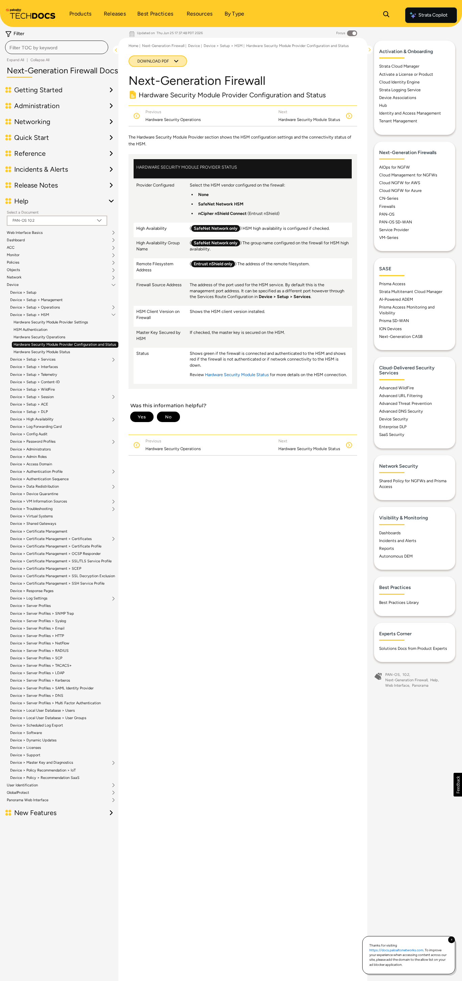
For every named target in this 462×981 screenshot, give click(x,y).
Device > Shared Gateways (33, 523)
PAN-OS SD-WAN (395, 222)
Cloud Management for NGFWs (408, 175)
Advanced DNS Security (401, 411)
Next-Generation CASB (400, 336)
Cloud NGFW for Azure (400, 190)
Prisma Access (392, 283)
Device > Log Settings (28, 598)
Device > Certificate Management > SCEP (45, 568)
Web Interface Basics (25, 233)
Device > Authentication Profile (36, 472)
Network (14, 277)
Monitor (13, 255)
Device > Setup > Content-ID (35, 382)
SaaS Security (391, 434)
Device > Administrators (30, 449)
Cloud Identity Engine (399, 82)
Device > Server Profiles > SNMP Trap (42, 613)
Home (133, 46)
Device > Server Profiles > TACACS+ (41, 665)
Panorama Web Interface (27, 800)
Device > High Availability (31, 419)
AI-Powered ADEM (396, 299)
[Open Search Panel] (386, 15)
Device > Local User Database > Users (42, 710)
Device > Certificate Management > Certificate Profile (55, 546)
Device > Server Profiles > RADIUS (39, 650)
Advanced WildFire (396, 388)
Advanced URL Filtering (400, 395)
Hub (383, 105)
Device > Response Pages (31, 591)
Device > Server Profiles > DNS (36, 695)
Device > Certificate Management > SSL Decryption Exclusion (62, 576)
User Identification (22, 785)
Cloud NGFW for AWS (399, 182)
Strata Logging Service (400, 90)
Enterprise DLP (393, 426)
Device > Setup (23, 292)
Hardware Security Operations (39, 337)
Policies (13, 263)
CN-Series (388, 198)
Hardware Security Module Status (42, 352)
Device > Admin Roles (28, 457)
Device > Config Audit (28, 434)
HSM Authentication (30, 329)
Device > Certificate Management (38, 531)
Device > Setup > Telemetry (33, 374)
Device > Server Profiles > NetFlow (39, 643)
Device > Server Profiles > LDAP (37, 673)
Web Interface (397, 685)
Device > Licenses (25, 747)
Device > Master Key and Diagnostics (41, 763)
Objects (13, 270)
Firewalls (387, 206)
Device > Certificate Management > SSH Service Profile (57, 583)
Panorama (420, 685)
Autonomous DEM (396, 556)
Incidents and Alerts (397, 540)
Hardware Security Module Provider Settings (51, 322)
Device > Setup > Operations (35, 307)
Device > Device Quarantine (34, 494)
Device (13, 285)
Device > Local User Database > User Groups (48, 718)
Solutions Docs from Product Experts (413, 648)
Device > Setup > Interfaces (34, 367)
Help (434, 680)
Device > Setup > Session (32, 397)
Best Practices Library (399, 602)
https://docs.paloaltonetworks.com (396, 950)
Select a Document (23, 212)
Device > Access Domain (31, 464)
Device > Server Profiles (30, 606)
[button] (458, 784)
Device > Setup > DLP (29, 412)
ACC (11, 248)
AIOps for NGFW (394, 167)
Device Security (393, 419)
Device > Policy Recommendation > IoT (43, 770)
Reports (386, 548)
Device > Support (25, 755)
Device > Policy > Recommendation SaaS (44, 778)
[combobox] (56, 47)
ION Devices (390, 328)
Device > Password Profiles (32, 442)
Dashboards (390, 533)
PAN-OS (386, 214)
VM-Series (388, 237)
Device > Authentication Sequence (39, 479)
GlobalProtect (18, 793)
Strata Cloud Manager (399, 66)
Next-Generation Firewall (163, 46)
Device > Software (26, 733)
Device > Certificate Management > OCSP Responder (55, 553)
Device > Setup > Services (32, 360)
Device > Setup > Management (36, 300)
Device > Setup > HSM (29, 315)
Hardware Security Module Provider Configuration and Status (65, 344)
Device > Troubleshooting (31, 509)
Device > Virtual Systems (31, 516)
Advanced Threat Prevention (405, 403)
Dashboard (16, 240)
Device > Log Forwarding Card (36, 426)
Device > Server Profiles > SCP (36, 658)
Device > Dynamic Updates (33, 740)
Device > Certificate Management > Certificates (51, 539)
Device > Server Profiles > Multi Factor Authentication (55, 703)
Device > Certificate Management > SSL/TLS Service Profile (61, 561)
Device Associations (397, 97)
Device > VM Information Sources (38, 501)
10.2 (405, 674)
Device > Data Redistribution (34, 487)
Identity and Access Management (410, 113)
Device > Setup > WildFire (32, 389)
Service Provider (394, 229)
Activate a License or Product (406, 74)
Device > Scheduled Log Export (36, 725)
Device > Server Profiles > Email (37, 628)
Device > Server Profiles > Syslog (38, 621)
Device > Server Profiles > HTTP (37, 636)
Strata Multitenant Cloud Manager (410, 291)
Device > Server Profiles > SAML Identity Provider (52, 688)
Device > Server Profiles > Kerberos (40, 680)
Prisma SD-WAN (394, 320)
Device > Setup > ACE (29, 404)
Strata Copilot (432, 15)
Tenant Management (398, 121)
